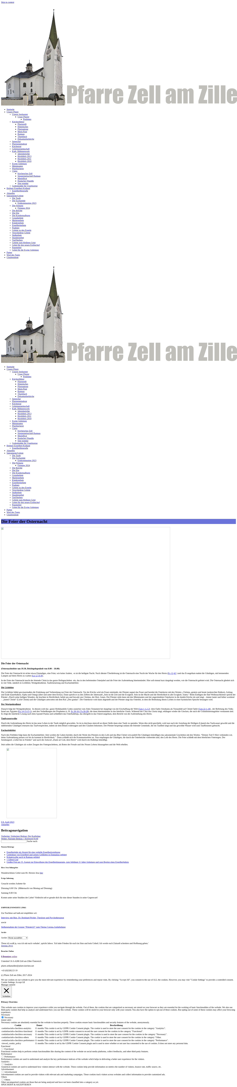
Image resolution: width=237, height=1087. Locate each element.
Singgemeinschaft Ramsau (29, 176)
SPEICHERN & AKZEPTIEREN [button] (16, 1084)
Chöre (14, 171)
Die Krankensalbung (21, 215)
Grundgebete (17, 218)
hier (41, 873)
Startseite (10, 109)
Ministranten (17, 166)
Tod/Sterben (17, 240)
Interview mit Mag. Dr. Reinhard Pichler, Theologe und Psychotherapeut (32, 918)
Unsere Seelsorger (20, 114)
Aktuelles (11, 193)
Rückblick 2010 (24, 161)
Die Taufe (16, 198)
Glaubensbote (13, 257)
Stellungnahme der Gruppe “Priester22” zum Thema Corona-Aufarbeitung (33, 927)
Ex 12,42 (172, 673)
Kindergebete (18, 223)
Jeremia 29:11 (7, 946)
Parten (9, 252)
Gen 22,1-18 (204, 709)
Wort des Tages (13, 255)
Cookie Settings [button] (8, 982)
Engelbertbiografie (20, 191)
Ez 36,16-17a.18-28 (79, 711)
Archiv (4, 938)
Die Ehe (15, 213)
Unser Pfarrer (23, 117)
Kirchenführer (18, 122)
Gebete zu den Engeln (21, 230)
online (9, 956)
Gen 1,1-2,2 (144, 709)
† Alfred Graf (12, 859)
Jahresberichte (24, 154)
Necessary (8, 1017)
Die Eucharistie (18, 201)
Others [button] (4, 1077)
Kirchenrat (16, 146)
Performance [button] (6, 1054)
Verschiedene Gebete (21, 233)
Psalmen (15, 228)
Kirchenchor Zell (25, 173)
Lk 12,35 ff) (37, 676)
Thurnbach (22, 136)
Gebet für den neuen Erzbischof (26, 245)
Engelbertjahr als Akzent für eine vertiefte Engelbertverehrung (33, 852)
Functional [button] (5, 1046)
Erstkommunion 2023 (27, 203)
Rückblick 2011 (24, 159)
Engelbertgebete (19, 225)
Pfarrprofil (22, 124)
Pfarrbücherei (18, 168)
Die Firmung (17, 205)
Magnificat (22, 178)
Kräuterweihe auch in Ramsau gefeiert (23, 857)
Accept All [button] (20, 982)
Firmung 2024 (24, 208)
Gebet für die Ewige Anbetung (25, 250)
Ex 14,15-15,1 (25, 711)
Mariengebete (18, 220)
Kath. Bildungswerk (21, 151)
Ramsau (21, 134)
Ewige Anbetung (19, 164)
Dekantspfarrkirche (26, 139)
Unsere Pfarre (13, 112)
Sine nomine (23, 183)
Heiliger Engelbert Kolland (18, 188)
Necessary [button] (5, 1015)
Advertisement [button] (7, 1069)
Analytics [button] (5, 1061)
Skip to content (7, 2)
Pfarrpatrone (23, 129)
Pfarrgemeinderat (19, 144)
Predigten (27, 119)
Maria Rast (22, 131)
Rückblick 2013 (24, 156)
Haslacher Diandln (26, 181)
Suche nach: (32, 841)
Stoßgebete (17, 235)
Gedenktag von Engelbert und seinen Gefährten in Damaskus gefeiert (37, 855)
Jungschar (16, 141)
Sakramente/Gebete (15, 196)
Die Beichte (17, 210)
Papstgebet (16, 247)
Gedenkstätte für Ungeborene (25, 186)
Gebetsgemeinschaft (20, 149)
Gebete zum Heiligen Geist (24, 242)
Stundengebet (18, 238)
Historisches (23, 127)
